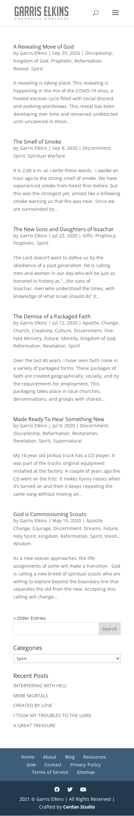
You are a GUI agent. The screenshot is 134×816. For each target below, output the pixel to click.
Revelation (54, 346)
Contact (53, 765)
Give (31, 765)
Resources (94, 757)
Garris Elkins (33, 53)
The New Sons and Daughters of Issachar (63, 229)
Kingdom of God (30, 61)
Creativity (42, 330)
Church (21, 330)
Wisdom (22, 543)
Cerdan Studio (79, 807)
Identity (69, 338)
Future (51, 338)
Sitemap (86, 772)
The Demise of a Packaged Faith (52, 316)
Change (109, 323)
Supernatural (67, 441)
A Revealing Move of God (43, 46)
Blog (70, 757)
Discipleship (98, 53)
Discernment (97, 148)
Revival (21, 68)
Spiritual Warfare (46, 156)
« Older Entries (29, 618)
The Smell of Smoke (37, 141)
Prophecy (105, 235)
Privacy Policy (85, 765)
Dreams (92, 528)
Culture (63, 330)
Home (27, 757)
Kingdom (48, 536)
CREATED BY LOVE (32, 705)
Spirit (37, 68)
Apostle (91, 323)
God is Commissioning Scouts (49, 514)
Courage (42, 528)
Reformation (87, 61)
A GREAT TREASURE (34, 725)
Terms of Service (50, 772)
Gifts (88, 235)
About (50, 757)
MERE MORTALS (30, 695)
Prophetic (61, 61)
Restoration (84, 433)
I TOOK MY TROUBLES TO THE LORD (52, 715)
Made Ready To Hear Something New (58, 419)
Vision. (111, 536)
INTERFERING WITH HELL (40, 685)
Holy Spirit (24, 536)
